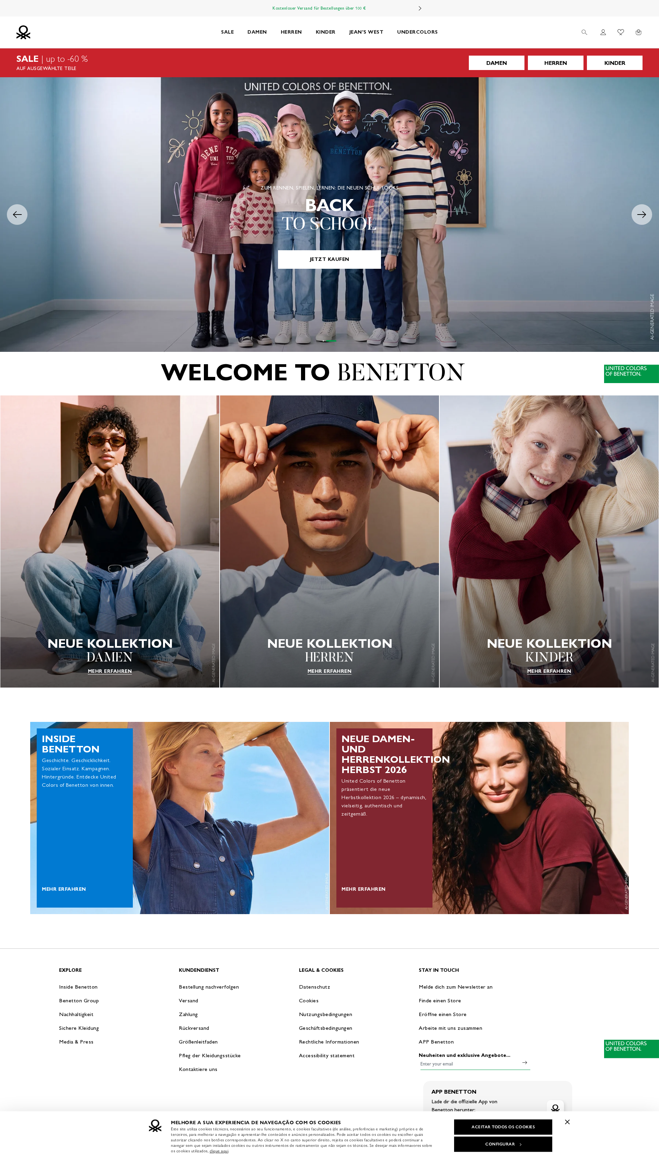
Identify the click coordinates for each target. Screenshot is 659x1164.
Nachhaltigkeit (76, 1014)
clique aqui (219, 1151)
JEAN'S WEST (366, 32)
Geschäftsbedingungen (325, 1028)
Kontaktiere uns (198, 1069)
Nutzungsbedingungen (325, 1014)
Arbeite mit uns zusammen (450, 1028)
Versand (188, 1000)
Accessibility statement (327, 1055)
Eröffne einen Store (443, 1014)
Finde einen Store (440, 1000)
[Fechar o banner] (567, 1121)
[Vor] (420, 8)
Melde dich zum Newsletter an (456, 986)
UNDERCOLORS (417, 32)
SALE (227, 32)
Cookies (309, 1000)
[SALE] (329, 62)
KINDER (326, 32)
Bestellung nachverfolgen (209, 986)
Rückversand (194, 1028)
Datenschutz (315, 986)
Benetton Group (79, 1000)
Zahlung (188, 1014)
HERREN (291, 32)
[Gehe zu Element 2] (331, 341)
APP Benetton (436, 1041)
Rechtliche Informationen (329, 1041)
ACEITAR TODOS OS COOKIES (503, 1127)
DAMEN (257, 32)
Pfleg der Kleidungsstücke (210, 1055)
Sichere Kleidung (79, 1028)
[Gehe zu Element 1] (323, 341)
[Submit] (524, 1062)
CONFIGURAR (500, 1144)
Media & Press (76, 1041)
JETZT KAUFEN (329, 259)
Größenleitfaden (198, 1041)
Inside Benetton (78, 986)
